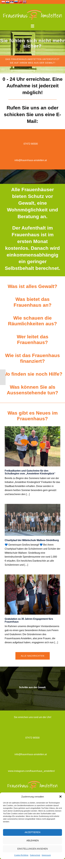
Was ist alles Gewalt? (32, 286)
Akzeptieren (32, 832)
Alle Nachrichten (32, 656)
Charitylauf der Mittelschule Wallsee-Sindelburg (32, 540)
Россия (16, 2)
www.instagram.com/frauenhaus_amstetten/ (31, 771)
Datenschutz (35, 855)
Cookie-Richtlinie (21, 855)
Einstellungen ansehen (32, 848)
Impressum (46, 855)
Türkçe (20, 2)
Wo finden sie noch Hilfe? (32, 374)
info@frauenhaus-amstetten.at (31, 160)
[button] (60, 796)
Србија (12, 2)
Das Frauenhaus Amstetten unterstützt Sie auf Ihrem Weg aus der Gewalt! (32, 61)
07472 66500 (31, 143)
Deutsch (3, 2)
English (24, 2)
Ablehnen (32, 840)
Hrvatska (7, 2)
